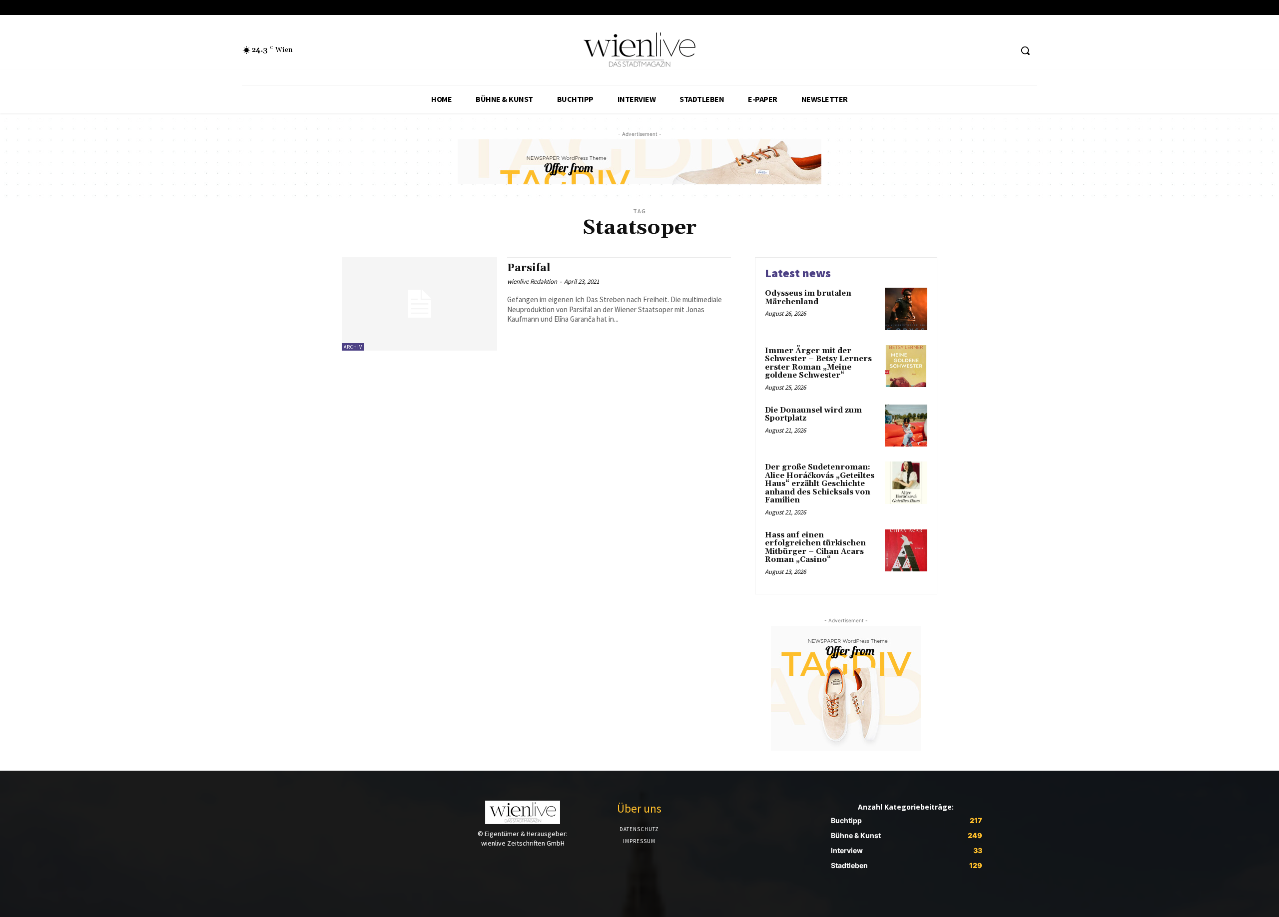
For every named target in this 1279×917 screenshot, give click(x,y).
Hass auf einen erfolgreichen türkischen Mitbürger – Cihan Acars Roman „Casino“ (815, 547)
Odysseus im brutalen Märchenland (808, 298)
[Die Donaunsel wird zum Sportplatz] (906, 426)
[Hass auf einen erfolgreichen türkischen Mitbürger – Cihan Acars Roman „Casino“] (906, 550)
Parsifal (529, 268)
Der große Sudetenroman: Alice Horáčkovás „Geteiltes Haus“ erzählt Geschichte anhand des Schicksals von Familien (819, 483)
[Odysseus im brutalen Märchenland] (906, 309)
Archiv (353, 347)
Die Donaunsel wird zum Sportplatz (813, 415)
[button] (1025, 50)
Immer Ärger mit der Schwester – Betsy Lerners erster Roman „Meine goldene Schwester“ (818, 363)
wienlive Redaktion (532, 281)
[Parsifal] (419, 304)
